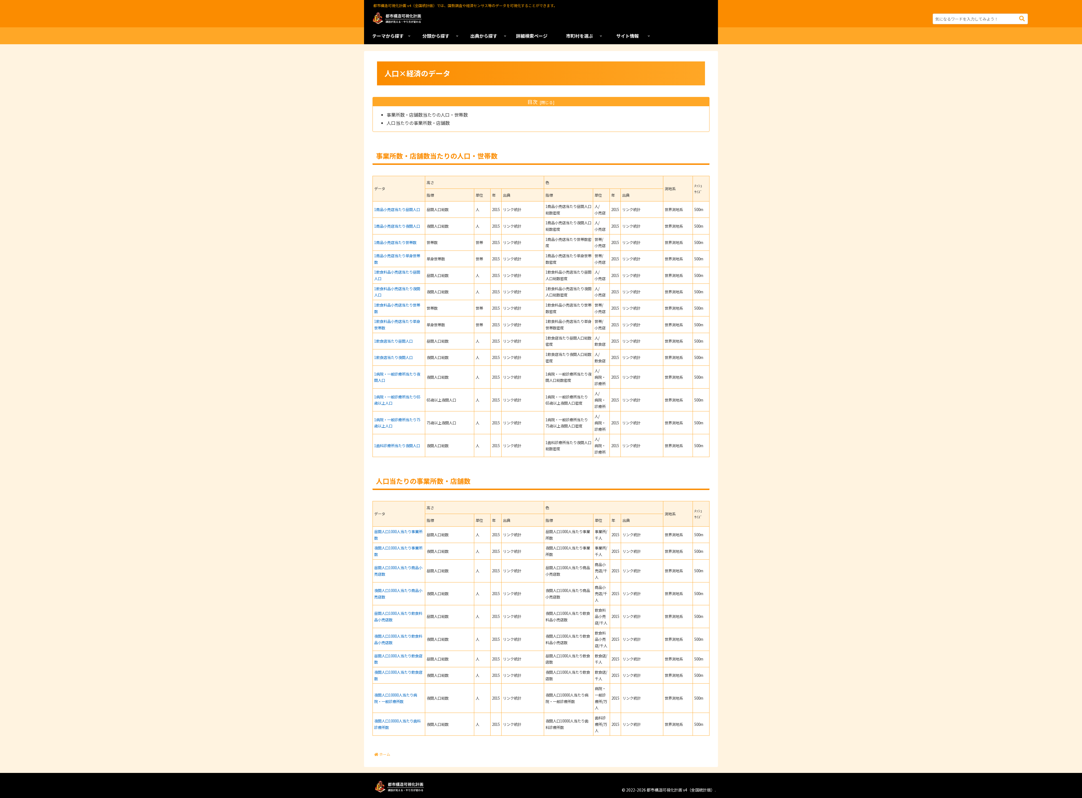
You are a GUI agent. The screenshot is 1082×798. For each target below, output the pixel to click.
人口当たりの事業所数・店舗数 (418, 122)
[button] (1022, 18)
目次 (532, 101)
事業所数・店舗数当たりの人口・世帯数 (427, 114)
